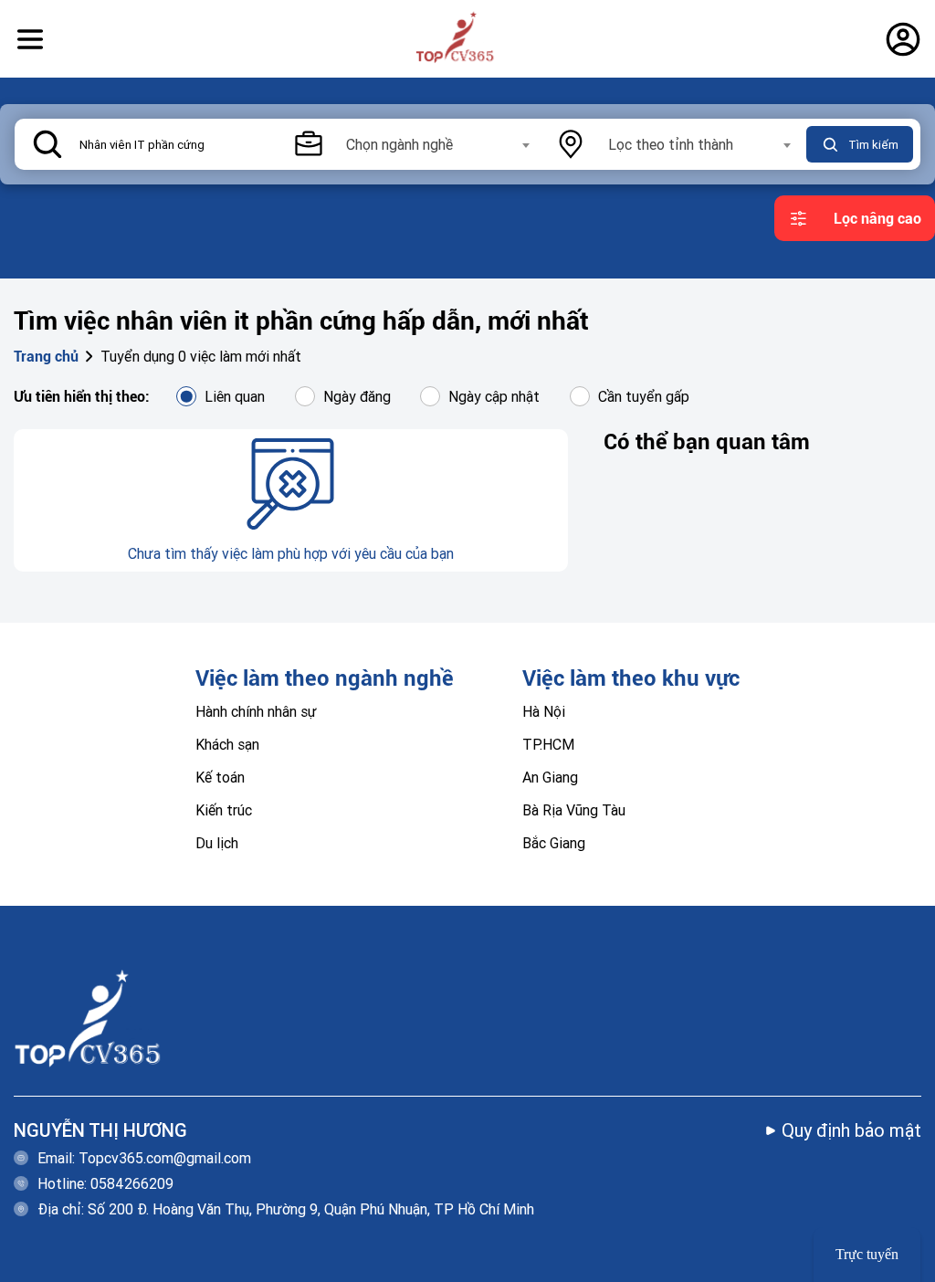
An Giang (550, 777)
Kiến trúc (223, 810)
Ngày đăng (357, 396)
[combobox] (437, 144)
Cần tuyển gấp (643, 396)
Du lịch (216, 843)
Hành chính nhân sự (256, 711)
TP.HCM (548, 744)
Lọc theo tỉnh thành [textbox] (670, 144)
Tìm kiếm (873, 144)
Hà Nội (543, 711)
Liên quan (235, 396)
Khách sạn (227, 744)
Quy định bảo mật (851, 1130)
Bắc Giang (553, 843)
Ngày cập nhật (494, 396)
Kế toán (220, 777)
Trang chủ (46, 356)
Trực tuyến (866, 1254)
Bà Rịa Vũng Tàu (573, 810)
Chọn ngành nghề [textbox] (399, 144)
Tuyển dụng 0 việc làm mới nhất (200, 356)
